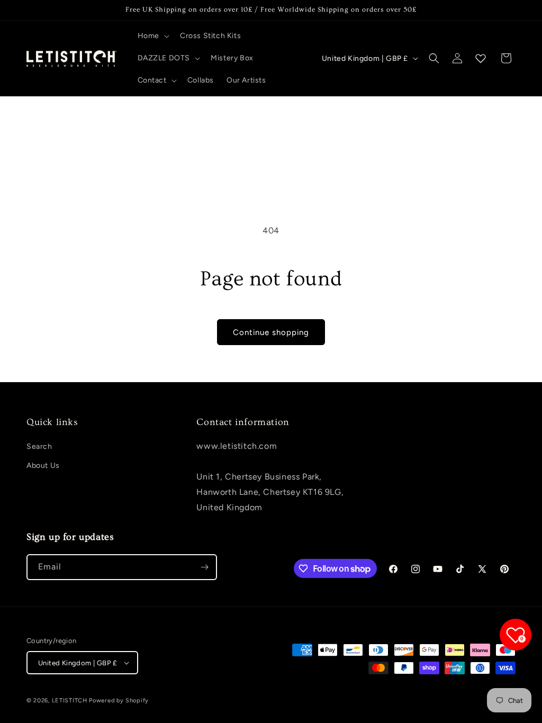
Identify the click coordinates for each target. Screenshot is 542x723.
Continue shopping (271, 332)
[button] (152, 36)
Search (39, 446)
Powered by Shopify (119, 700)
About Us (43, 465)
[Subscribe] (204, 567)
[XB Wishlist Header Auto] (480, 58)
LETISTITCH (69, 700)
